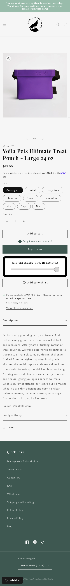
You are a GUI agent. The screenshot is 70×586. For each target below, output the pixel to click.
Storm (30, 198)
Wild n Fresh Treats (30, 579)
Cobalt (33, 190)
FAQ (9, 485)
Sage (24, 206)
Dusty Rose (53, 190)
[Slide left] (27, 139)
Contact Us (13, 477)
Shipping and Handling (20, 502)
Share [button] (10, 427)
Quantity (7, 214)
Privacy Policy (15, 518)
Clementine (51, 198)
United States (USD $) (32, 565)
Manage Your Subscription (22, 461)
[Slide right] (43, 139)
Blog (9, 526)
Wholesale (13, 494)
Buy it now (35, 249)
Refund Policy (15, 510)
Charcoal (12, 198)
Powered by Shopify (45, 579)
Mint (39, 206)
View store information (19, 308)
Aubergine (12, 190)
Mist (9, 206)
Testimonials (14, 469)
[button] (4, 24)
